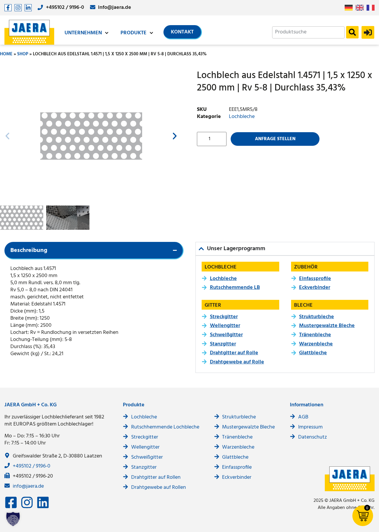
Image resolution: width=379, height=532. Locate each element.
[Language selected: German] (361, 8)
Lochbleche (242, 116)
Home (6, 54)
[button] (7, 136)
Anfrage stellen (275, 139)
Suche (352, 32)
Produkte (134, 33)
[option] (361, 8)
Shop (22, 54)
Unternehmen (83, 33)
